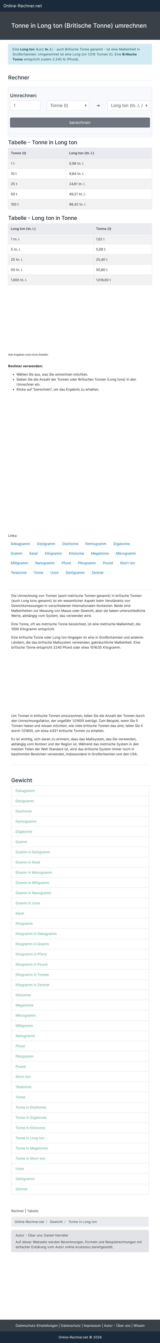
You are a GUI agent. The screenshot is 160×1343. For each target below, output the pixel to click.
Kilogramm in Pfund (31, 954)
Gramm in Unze (28, 903)
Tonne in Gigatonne (31, 1117)
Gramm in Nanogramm (33, 893)
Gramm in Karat (28, 862)
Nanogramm (45, 563)
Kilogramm (53, 553)
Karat (33, 553)
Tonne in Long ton (30, 1138)
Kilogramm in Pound (32, 964)
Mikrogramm (126, 553)
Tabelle (32, 1211)
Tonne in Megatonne (32, 1148)
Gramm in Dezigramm (33, 852)
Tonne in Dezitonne (31, 1107)
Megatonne (100, 553)
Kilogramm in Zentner (33, 985)
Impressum (92, 1325)
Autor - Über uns (117, 1325)
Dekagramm (20, 544)
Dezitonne (70, 544)
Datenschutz (71, 1325)
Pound (108, 563)
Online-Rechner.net (22, 5)
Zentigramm (75, 572)
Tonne (38, 572)
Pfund (66, 563)
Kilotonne (76, 553)
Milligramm (19, 563)
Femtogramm (95, 544)
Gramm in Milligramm (32, 883)
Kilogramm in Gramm (32, 944)
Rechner (17, 1211)
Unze (54, 572)
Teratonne (19, 572)
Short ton (127, 563)
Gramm (16, 553)
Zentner (98, 572)
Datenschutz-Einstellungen (37, 1325)
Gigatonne (121, 544)
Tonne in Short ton (30, 1158)
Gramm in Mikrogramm (34, 872)
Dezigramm (46, 544)
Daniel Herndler (56, 1235)
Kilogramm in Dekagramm (36, 934)
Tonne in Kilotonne (30, 1128)
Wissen (139, 1325)
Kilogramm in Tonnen (32, 974)
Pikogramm (87, 563)
